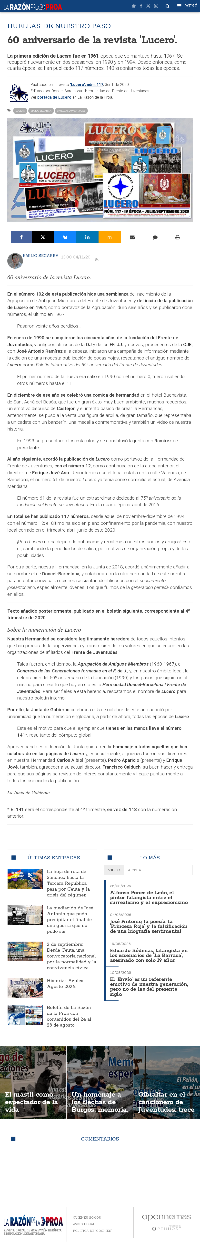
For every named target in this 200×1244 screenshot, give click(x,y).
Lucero (20, 110)
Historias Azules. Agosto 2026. (65, 984)
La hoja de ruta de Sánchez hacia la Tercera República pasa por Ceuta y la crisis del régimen (68, 883)
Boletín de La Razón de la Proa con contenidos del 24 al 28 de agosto (69, 1016)
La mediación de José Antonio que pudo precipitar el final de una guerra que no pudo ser (70, 920)
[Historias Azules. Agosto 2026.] (25, 988)
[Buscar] (167, 6)
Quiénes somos (87, 1217)
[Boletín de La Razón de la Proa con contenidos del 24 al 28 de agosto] (25, 1015)
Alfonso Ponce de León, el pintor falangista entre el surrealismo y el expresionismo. (149, 898)
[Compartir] (21, 237)
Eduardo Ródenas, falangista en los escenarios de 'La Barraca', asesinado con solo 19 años (149, 955)
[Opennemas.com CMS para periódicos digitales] (166, 1222)
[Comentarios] (155, 237)
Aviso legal (84, 1224)
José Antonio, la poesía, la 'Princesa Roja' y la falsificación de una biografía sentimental (149, 926)
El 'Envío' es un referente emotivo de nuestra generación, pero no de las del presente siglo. (149, 986)
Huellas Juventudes (71, 110)
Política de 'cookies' (92, 1231)
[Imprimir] (177, 237)
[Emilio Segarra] (15, 261)
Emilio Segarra (41, 110)
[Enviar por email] (132, 237)
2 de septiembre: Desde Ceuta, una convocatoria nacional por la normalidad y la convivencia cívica (71, 956)
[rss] (97, 260)
